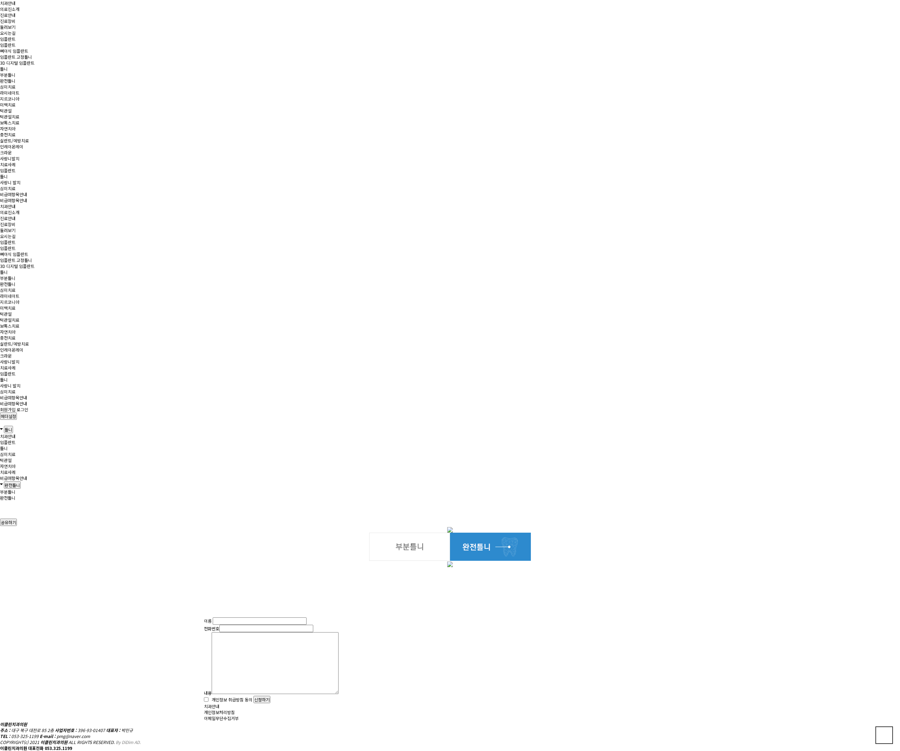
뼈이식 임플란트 (14, 51)
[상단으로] (884, 735)
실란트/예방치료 (14, 140)
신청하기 (262, 699)
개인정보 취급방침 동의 (230, 699)
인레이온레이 (11, 146)
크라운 (6, 152)
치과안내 (7, 3)
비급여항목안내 (13, 194)
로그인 (22, 409)
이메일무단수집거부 (221, 718)
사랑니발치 (9, 158)
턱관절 (6, 111)
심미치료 (7, 87)
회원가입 (7, 409)
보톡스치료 (9, 123)
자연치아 (7, 128)
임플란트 (7, 39)
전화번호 (211, 628)
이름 (208, 621)
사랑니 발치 (10, 182)
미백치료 (7, 105)
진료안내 (7, 15)
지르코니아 (9, 99)
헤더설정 (8, 416)
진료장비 (7, 21)
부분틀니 (7, 75)
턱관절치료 (9, 117)
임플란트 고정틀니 (16, 57)
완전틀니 (7, 81)
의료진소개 (9, 9)
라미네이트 (9, 93)
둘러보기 (7, 27)
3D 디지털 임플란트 (17, 63)
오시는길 (7, 33)
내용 (208, 693)
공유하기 (8, 522)
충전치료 (7, 134)
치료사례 (7, 164)
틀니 (4, 69)
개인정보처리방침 (219, 712)
